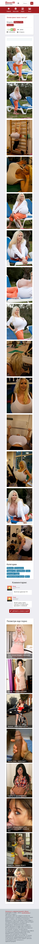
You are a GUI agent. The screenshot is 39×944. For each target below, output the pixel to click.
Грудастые (11, 571)
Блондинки (19, 568)
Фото (29, 11)
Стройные (21, 571)
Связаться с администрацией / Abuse (16, 911)
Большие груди (13, 574)
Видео (22, 11)
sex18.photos (26, 913)
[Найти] (31, 3)
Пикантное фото (11, 3)
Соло (28, 571)
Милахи (10, 568)
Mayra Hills (18, 22)
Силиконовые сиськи (15, 576)
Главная (8, 11)
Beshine (10, 25)
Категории (15, 11)
